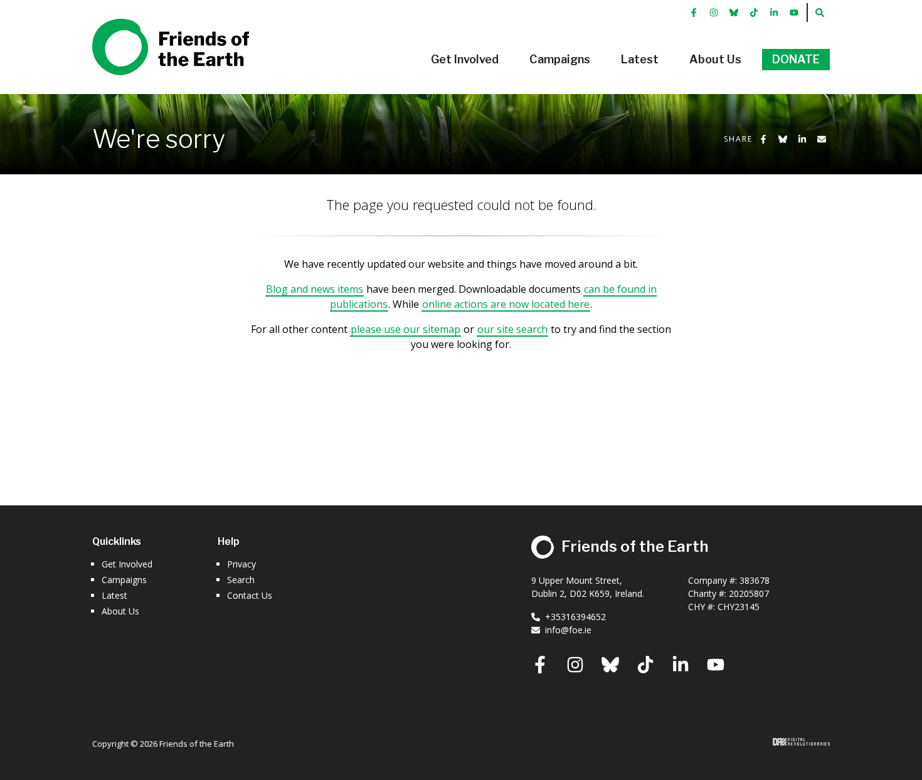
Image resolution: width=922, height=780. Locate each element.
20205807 (749, 593)
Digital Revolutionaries (801, 742)
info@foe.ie (568, 630)
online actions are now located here (506, 304)
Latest (114, 595)
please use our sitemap (405, 329)
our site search (512, 329)
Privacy (241, 564)
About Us (120, 611)
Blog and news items (314, 289)
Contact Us (249, 595)
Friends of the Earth (152, 26)
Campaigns (124, 580)
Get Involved (127, 564)
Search (241, 580)
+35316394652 (575, 617)
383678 (754, 580)
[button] (465, 59)
